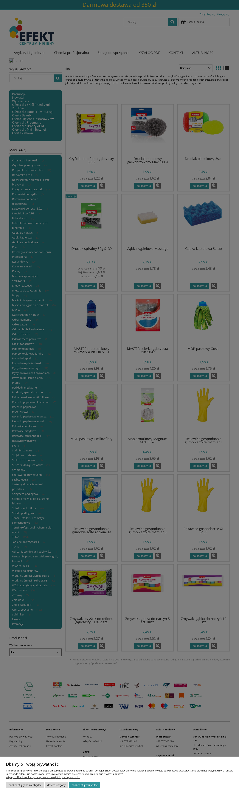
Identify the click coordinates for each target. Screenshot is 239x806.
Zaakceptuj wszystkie (85, 785)
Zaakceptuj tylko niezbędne (25, 785)
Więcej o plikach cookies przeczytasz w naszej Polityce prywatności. (43, 777)
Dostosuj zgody (56, 785)
